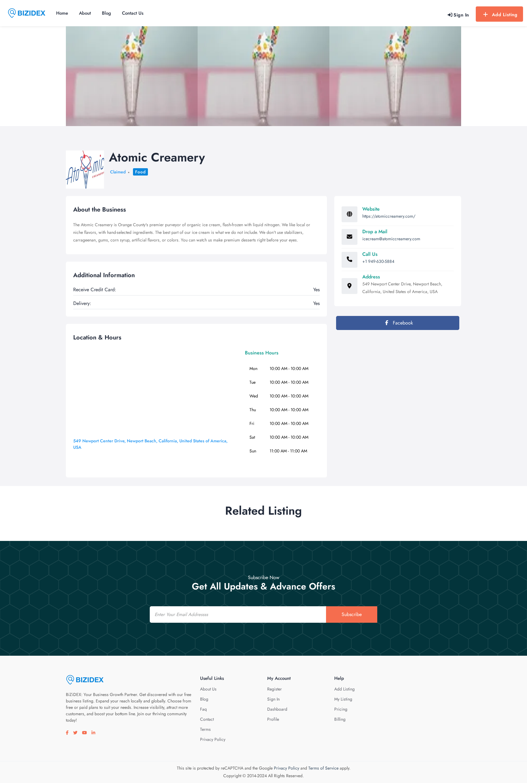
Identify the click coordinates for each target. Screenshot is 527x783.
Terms (205, 729)
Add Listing (505, 14)
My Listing (343, 699)
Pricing (340, 709)
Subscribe (352, 614)
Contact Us (132, 13)
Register (274, 689)
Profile (273, 719)
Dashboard (277, 709)
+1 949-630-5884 (378, 261)
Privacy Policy (212, 739)
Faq (203, 709)
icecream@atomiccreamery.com (391, 239)
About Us (208, 689)
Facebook (402, 322)
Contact (207, 719)
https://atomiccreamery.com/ (388, 216)
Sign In (273, 699)
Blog (106, 13)
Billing (340, 719)
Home (62, 13)
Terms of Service (323, 768)
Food (140, 172)
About (85, 13)
